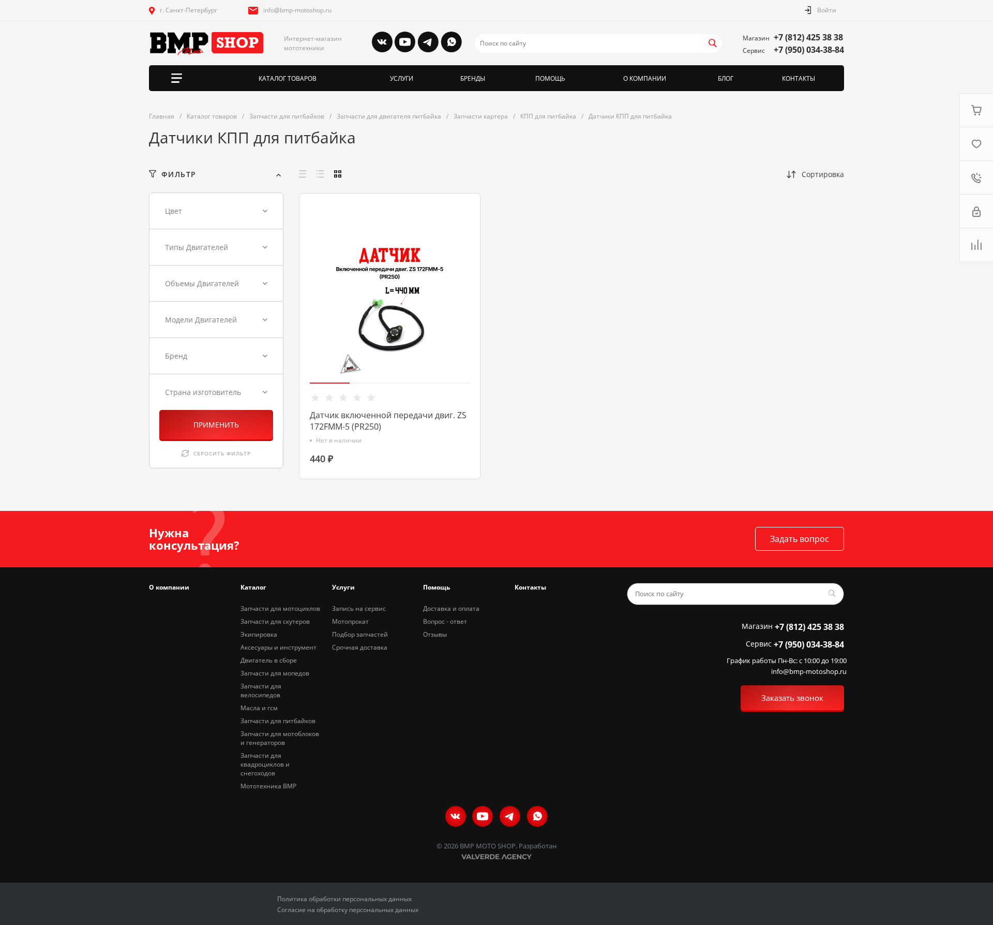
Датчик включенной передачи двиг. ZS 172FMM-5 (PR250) (388, 420)
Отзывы (435, 634)
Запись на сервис (359, 608)
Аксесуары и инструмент (278, 647)
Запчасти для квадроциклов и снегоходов (265, 764)
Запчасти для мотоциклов (280, 608)
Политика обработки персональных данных (344, 898)
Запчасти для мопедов (274, 673)
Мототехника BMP (268, 786)
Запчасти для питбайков (277, 720)
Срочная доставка (359, 647)
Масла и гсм (259, 707)
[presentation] (303, 309)
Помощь (436, 587)
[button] (330, 383)
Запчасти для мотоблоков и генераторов (279, 738)
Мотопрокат (350, 621)
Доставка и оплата (451, 608)
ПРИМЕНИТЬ (216, 425)
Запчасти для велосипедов (260, 690)
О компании (169, 587)
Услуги (343, 587)
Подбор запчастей (360, 634)
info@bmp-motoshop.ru (297, 10)
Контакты (530, 587)
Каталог (253, 587)
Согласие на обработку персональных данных (347, 909)
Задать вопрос (799, 539)
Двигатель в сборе (268, 660)
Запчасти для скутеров (275, 621)
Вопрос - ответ (445, 621)
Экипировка (258, 634)
